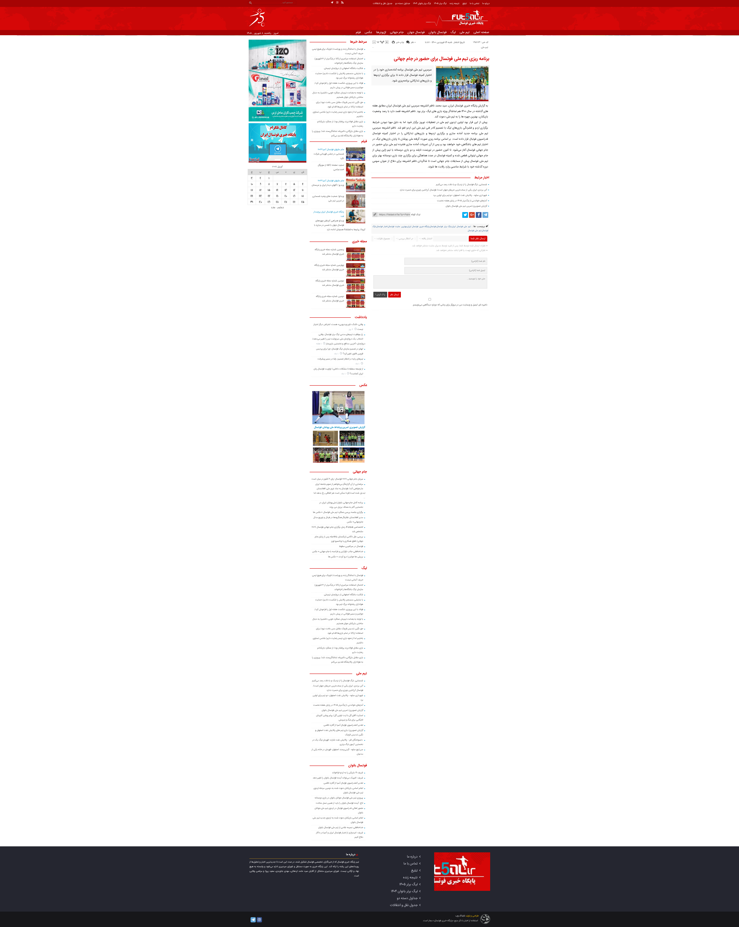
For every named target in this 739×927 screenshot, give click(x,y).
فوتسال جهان (416, 32)
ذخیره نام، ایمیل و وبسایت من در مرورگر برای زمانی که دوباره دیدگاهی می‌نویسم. (449, 305)
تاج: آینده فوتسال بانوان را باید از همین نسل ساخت (339, 803)
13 (286, 190)
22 (269, 196)
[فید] (342, 2)
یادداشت (361, 317)
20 (286, 196)
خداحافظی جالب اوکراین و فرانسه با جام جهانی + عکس (337, 551)
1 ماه (336, 354)
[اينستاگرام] (337, 2)
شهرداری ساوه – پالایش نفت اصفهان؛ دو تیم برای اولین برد (460, 195)
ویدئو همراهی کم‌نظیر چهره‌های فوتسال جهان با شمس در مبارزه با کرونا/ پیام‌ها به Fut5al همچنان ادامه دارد (339, 225)
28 (277, 202)
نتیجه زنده (454, 3)
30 (260, 202)
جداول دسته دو (402, 3)
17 (252, 190)
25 (302, 202)
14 (277, 190)
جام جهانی (397, 32)
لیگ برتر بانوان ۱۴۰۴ (422, 3)
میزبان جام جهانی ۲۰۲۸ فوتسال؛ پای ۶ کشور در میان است (337, 479)
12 (294, 190)
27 (285, 202)
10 (252, 184)
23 (260, 196)
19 (294, 196)
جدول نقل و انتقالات (382, 3)
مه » (273, 207)
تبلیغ (464, 3)
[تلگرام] (332, 2)
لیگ (453, 32)
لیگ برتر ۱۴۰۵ (440, 3)
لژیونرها (381, 32)
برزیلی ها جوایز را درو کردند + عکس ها (345, 557)
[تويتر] (465, 215)
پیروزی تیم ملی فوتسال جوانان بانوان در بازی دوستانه (339, 798)
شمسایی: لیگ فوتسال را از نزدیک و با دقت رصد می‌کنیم (461, 184)
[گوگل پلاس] (472, 215)
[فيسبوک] (479, 215)
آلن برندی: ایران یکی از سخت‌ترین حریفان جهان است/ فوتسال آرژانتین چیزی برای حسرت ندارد (443, 190)
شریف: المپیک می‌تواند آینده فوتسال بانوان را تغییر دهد (338, 778)
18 (303, 196)
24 (252, 196)
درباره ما (486, 3)
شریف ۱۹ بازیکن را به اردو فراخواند (347, 773)
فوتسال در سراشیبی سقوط (351, 546)
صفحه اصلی (481, 32)
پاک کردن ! (380, 295)
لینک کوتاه (415, 214)
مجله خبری (359, 241)
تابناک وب (460, 916)
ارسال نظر (394, 295)
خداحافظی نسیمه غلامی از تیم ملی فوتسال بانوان (340, 827)
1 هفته (319, 344)
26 (294, 202)
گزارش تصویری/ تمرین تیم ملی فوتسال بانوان (466, 206)
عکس (368, 32)
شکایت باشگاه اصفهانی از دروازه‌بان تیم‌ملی (343, 68)
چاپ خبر (400, 42)
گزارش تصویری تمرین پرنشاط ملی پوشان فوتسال (339, 427)
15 (269, 190)
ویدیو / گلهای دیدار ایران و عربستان (328, 185)
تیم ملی (465, 32)
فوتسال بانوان (438, 32)
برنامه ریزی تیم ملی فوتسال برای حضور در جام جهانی (441, 59)
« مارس (280, 207)
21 (277, 196)
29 (269, 202)
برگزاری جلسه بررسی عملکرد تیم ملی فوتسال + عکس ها (338, 512)
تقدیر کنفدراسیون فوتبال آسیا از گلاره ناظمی (343, 725)
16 (260, 190)
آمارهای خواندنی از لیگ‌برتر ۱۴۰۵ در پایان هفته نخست (462, 201)
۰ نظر (413, 42)
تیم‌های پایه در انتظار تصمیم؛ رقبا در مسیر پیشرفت (340, 359)
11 (302, 190)
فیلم (358, 32)
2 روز (351, 329)
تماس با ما (474, 3)
